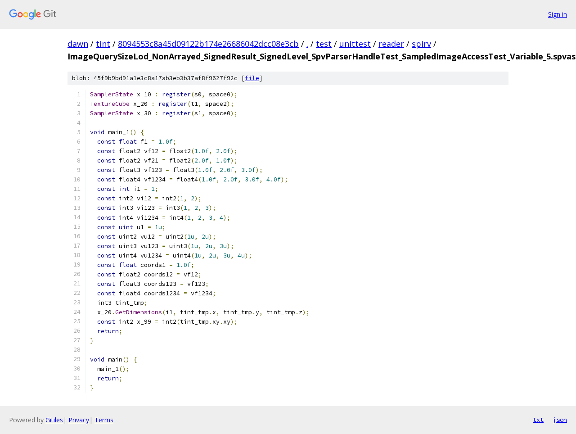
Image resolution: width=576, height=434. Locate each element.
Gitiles (54, 420)
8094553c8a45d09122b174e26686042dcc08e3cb (208, 43)
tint (103, 43)
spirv (421, 43)
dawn (78, 43)
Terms (103, 420)
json (560, 420)
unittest (355, 43)
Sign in (557, 14)
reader (391, 43)
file (252, 78)
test (324, 43)
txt (538, 420)
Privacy (78, 420)
